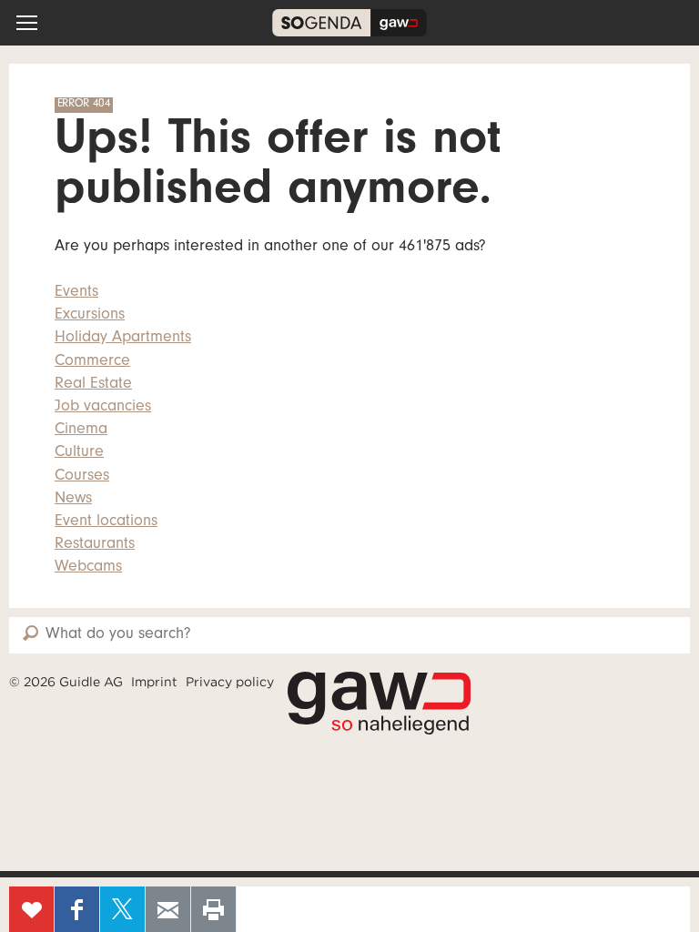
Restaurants (95, 545)
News (73, 499)
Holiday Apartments (123, 338)
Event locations (106, 522)
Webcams (88, 568)
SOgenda (349, 23)
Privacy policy (230, 681)
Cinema (81, 430)
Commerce (92, 362)
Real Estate (93, 385)
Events (76, 293)
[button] (27, 23)
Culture (79, 453)
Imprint (154, 681)
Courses (82, 477)
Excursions (90, 316)
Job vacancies (103, 408)
